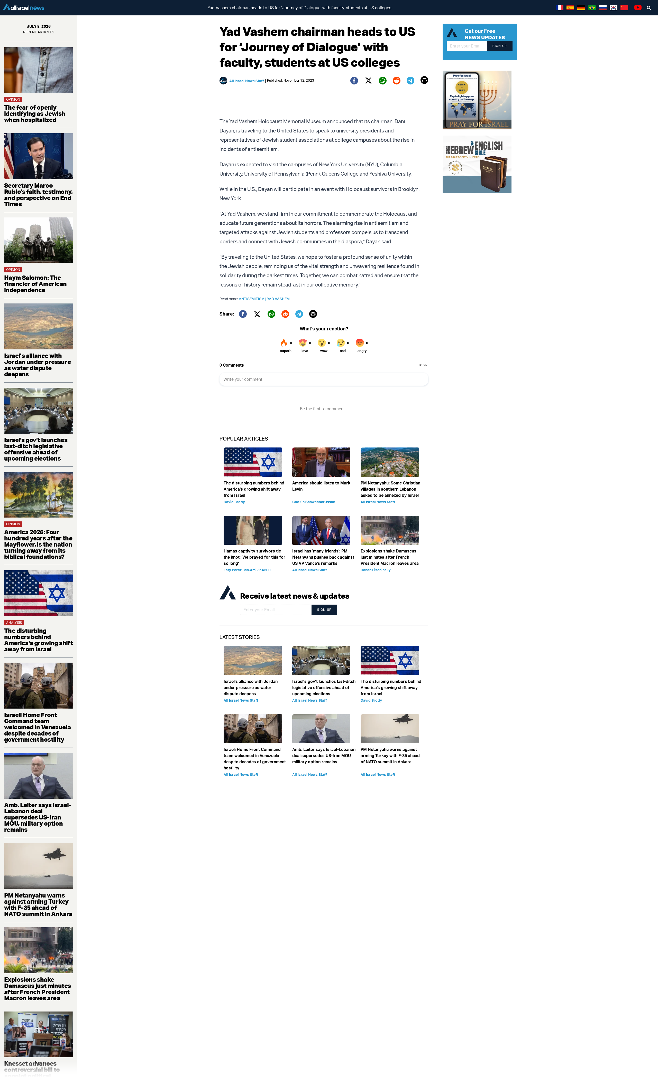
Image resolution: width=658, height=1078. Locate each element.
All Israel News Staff (246, 81)
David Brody (234, 502)
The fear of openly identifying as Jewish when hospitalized (34, 113)
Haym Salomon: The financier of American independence (35, 284)
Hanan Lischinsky (376, 570)
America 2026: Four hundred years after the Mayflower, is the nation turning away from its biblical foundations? (38, 544)
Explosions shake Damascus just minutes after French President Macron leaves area (37, 989)
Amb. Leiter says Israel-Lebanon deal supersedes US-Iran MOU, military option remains (37, 817)
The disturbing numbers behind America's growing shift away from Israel (38, 640)
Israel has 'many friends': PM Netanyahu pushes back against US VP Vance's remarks (323, 557)
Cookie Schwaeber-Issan (313, 502)
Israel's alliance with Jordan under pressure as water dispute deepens (37, 365)
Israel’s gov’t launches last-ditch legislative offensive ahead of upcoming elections (35, 449)
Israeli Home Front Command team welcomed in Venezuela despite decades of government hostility (37, 727)
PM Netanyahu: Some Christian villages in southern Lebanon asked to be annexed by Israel (390, 489)
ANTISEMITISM (253, 299)
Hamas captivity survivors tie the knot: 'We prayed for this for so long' (254, 557)
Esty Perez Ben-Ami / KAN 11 (248, 570)
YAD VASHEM (278, 299)
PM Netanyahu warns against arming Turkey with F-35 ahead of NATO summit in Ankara (38, 904)
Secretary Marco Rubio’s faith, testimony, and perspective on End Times (38, 195)
